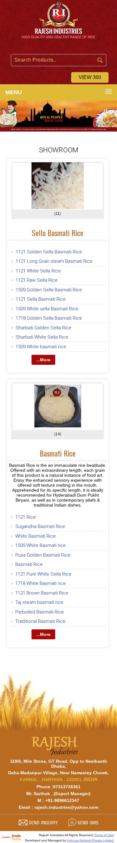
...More (43, 359)
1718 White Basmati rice (40, 583)
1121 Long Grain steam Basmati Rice (54, 261)
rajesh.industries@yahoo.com (66, 807)
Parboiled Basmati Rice (39, 612)
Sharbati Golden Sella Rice (43, 328)
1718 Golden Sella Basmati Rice (49, 318)
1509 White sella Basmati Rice (47, 309)
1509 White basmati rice (41, 347)
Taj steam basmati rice (39, 602)
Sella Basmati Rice (57, 232)
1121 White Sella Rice (38, 271)
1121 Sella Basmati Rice (41, 299)
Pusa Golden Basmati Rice (43, 555)
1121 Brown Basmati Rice (41, 593)
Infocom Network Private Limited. (90, 840)
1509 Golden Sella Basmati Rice (49, 290)
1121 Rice (25, 517)
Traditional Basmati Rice (40, 621)
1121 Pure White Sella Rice (43, 574)
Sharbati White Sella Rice (42, 337)
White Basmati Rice (35, 536)
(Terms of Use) (104, 835)
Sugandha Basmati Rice (40, 526)
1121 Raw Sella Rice (37, 280)
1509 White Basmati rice (40, 545)
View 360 (90, 77)
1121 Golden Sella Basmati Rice (49, 252)
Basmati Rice (58, 453)
